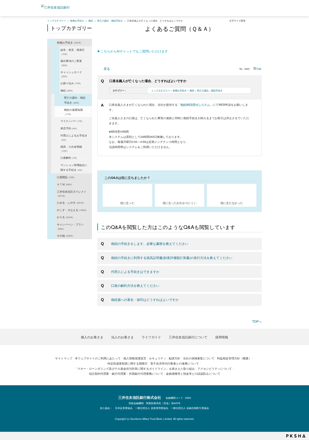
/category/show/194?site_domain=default (55, 83)
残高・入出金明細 (71, 148)
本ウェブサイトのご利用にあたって (98, 358)
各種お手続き (77, 20)
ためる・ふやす (70, 202)
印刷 (259, 68)
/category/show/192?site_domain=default (55, 62)
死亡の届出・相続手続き (110, 20)
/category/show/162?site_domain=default (51, 193)
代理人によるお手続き (73, 137)
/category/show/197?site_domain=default (55, 90)
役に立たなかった (231, 203)
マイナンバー (71, 121)
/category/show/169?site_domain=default (51, 217)
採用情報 (221, 337)
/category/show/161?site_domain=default (51, 177)
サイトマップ (63, 358)
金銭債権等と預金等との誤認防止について (193, 374)
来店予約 (68, 128)
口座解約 (68, 157)
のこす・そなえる (72, 210)
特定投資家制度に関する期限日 (127, 363)
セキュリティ (157, 358)
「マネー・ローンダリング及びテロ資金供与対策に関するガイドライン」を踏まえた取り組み (135, 369)
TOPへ (257, 321)
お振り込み (70, 83)
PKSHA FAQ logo (295, 436)
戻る (107, 68)
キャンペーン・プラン (70, 226)
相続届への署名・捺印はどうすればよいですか (145, 299)
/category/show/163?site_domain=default (51, 202)
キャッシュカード (71, 74)
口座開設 (66, 177)
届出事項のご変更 (71, 63)
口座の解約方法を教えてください (135, 285)
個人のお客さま (92, 337)
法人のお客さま (122, 337)
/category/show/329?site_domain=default (51, 209)
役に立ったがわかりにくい (180, 203)
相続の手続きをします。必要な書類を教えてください (149, 243)
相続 (90, 20)
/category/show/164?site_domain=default (51, 235)
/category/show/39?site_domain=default (51, 42)
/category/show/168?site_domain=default (51, 184)
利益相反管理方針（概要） (234, 358)
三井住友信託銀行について (188, 337)
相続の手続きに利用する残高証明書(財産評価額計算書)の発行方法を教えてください (171, 257)
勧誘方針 (174, 358)
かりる (65, 217)
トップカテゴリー (56, 20)
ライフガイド (151, 337)
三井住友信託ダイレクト (71, 193)
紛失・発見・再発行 (72, 52)
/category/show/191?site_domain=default (55, 51)
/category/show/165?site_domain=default (51, 226)
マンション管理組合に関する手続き (73, 167)
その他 (65, 235)
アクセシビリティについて (214, 369)
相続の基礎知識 (73, 112)
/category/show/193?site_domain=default (55, 74)
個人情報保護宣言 (134, 358)
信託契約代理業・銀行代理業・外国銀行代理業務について (126, 374)
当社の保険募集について (198, 358)
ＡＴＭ (64, 184)
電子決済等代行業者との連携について (174, 363)
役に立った (127, 203)
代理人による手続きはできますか (135, 271)
